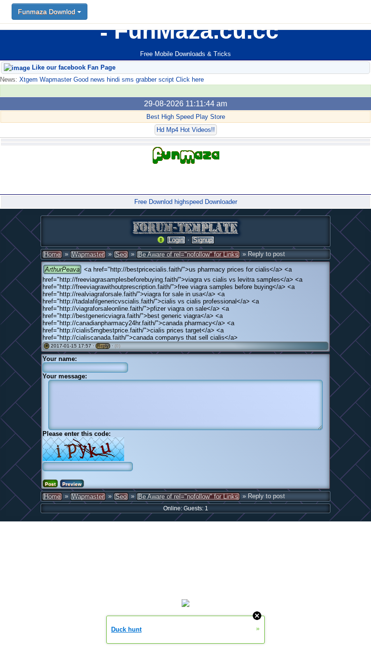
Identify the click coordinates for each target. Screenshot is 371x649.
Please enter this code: (77, 433)
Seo (121, 254)
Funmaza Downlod (47, 11)
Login (176, 240)
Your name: (60, 358)
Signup (203, 240)
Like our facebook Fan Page (72, 67)
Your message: (65, 376)
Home (52, 254)
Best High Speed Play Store (185, 116)
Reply (103, 346)
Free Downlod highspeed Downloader (185, 201)
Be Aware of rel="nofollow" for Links (188, 254)
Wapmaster (88, 254)
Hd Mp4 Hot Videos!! (186, 129)
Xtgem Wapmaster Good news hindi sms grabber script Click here (110, 79)
